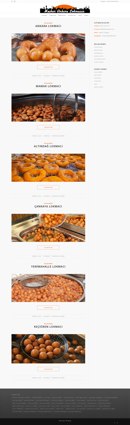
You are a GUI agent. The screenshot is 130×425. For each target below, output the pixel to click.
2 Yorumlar (46, 76)
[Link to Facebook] (12, 1)
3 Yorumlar (46, 136)
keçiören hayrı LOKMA (44, 406)
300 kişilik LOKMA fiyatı (37, 397)
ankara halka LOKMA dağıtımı (43, 400)
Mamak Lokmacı (48, 86)
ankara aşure (47, 397)
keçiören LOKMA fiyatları (104, 406)
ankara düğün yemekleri (81, 397)
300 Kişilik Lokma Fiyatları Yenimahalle (21, 397)
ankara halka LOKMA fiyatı (57, 400)
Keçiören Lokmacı (48, 326)
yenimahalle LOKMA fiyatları (60, 411)
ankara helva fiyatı (81, 400)
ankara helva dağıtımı (70, 400)
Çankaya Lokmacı (48, 206)
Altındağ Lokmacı (48, 146)
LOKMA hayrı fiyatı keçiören (31, 408)
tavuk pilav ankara (81, 408)
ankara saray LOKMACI (44, 403)
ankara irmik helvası (91, 400)
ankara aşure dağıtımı (57, 397)
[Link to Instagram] (14, 1)
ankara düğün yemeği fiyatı (111, 397)
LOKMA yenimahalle (70, 408)
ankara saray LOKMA (33, 403)
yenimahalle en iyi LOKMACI (93, 408)
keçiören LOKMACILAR (76, 406)
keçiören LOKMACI (65, 406)
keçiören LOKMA (55, 406)
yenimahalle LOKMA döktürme (44, 411)
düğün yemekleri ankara (18, 406)
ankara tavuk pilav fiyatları (105, 403)
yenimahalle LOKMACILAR (30, 411)
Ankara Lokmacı (48, 26)
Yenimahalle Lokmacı (48, 266)
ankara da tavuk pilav (69, 397)
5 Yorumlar (46, 196)
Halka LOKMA (97, 75)
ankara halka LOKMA (17, 400)
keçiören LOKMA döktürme (90, 406)
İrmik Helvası (97, 78)
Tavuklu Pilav (97, 81)
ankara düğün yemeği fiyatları (96, 397)
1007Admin (61, 76)
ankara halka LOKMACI (29, 400)
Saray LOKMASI (98, 72)
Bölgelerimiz (48, 23)
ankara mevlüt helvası (103, 400)
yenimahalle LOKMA (17, 411)
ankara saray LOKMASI (70, 403)
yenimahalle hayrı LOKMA (108, 408)
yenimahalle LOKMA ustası (75, 411)
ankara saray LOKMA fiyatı (58, 403)
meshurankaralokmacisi (109, 36)
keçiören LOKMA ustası (17, 408)
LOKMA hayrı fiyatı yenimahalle (47, 408)
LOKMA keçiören (60, 408)
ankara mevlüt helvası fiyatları (19, 403)
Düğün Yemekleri (98, 87)
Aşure (95, 84)
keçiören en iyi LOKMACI (31, 406)
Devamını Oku (48, 67)
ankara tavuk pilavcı (92, 403)
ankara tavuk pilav (81, 403)
